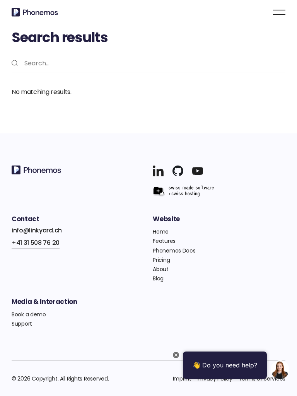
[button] (279, 12)
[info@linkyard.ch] (37, 230)
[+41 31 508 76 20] (36, 242)
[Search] (14, 63)
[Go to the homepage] (36, 170)
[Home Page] (35, 12)
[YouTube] (177, 170)
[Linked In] (158, 170)
